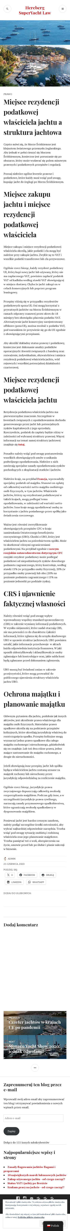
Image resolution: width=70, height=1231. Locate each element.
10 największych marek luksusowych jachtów (36, 1175)
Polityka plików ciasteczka (31, 1217)
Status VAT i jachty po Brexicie (27, 1183)
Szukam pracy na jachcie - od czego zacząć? (35, 1187)
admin (11, 858)
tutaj (21, 444)
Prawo (8, 94)
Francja (42, 479)
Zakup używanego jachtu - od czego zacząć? (36, 1179)
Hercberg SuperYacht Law (35, 10)
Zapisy (11, 1131)
